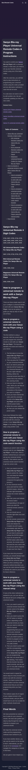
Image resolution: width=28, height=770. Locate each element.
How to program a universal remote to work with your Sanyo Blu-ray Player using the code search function (16, 196)
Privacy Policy (16, 768)
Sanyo (21, 62)
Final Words (11, 219)
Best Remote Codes (8, 2)
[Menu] (25, 2)
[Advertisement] (14, 20)
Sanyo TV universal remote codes (13, 123)
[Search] (22, 2)
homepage (14, 746)
